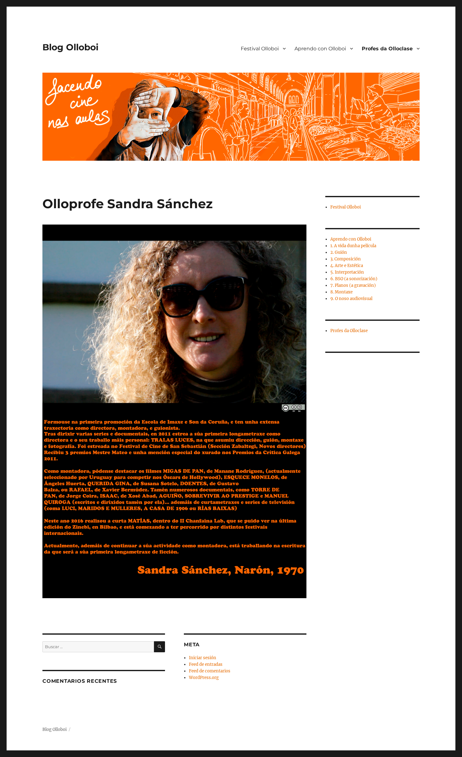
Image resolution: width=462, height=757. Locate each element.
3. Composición (345, 259)
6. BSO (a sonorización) (353, 278)
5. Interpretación (347, 272)
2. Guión (338, 252)
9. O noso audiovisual (351, 298)
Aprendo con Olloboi (320, 49)
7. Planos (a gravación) (353, 285)
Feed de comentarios (209, 671)
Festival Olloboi (260, 49)
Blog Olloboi (70, 47)
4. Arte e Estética (346, 265)
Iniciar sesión (202, 657)
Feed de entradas (206, 664)
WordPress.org (204, 677)
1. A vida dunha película (353, 245)
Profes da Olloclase (387, 49)
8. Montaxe (341, 292)
